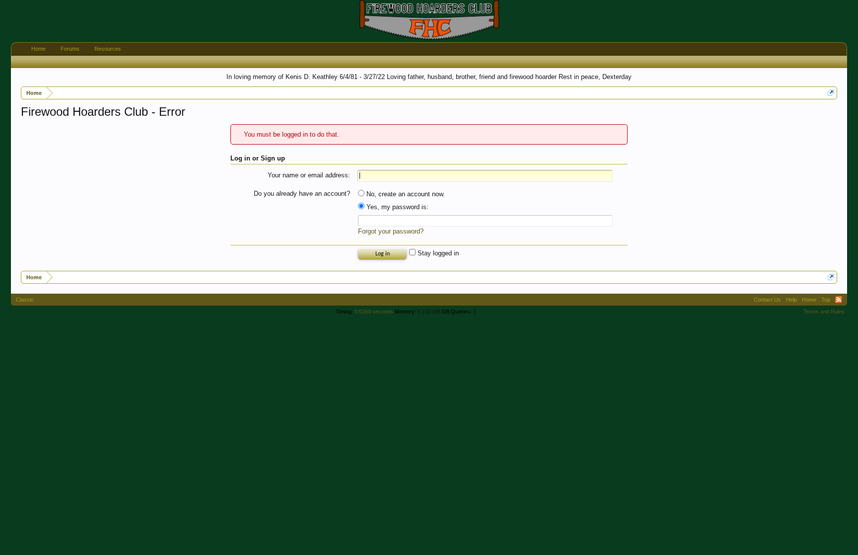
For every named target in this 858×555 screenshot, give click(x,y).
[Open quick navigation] (831, 92)
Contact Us (767, 300)
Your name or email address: (309, 175)
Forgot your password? (391, 231)
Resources (107, 49)
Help (791, 300)
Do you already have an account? (302, 193)
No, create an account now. (404, 194)
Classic (25, 300)
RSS (838, 299)
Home (38, 49)
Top (825, 300)
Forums (70, 49)
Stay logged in (437, 253)
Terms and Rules (824, 312)
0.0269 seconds (374, 312)
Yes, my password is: (396, 207)
